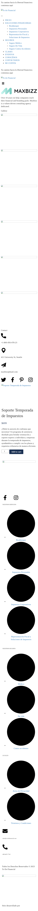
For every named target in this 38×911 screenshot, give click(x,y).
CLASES (8, 52)
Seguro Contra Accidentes (20, 49)
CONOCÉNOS (11, 57)
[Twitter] (3, 379)
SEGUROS (9, 40)
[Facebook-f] (12, 379)
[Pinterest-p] (21, 379)
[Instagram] (30, 379)
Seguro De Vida (15, 46)
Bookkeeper (14, 26)
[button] (19, 83)
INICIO (8, 20)
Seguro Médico (15, 43)
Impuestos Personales (18, 29)
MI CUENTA (10, 63)
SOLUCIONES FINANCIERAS (18, 23)
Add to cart (16, 452)
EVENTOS (9, 54)
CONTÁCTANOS (12, 60)
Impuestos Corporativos (19, 31)
